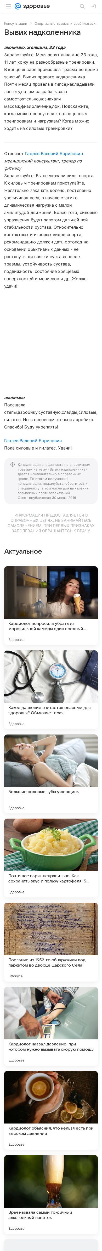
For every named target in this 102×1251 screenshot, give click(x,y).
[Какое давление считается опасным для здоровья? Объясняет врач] (51, 689)
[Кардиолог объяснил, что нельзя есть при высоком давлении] (51, 1110)
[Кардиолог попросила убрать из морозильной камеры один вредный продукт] (51, 605)
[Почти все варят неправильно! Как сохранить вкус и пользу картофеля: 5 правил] (51, 858)
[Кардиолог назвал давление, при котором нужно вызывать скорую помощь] (51, 1026)
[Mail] (18, 6)
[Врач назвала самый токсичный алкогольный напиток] (51, 1194)
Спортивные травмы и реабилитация (66, 23)
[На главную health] (35, 6)
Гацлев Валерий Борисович (54, 153)
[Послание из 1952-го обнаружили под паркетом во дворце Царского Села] (51, 942)
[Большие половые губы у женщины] (51, 773)
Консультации (15, 23)
